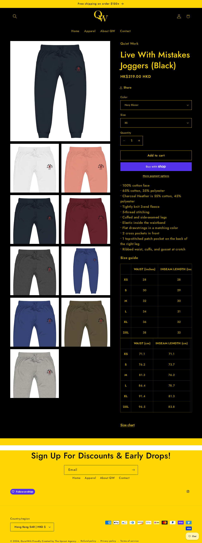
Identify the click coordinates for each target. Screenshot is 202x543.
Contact (124, 478)
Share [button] (128, 88)
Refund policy (88, 541)
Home (76, 478)
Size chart (127, 425)
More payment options (156, 176)
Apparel (90, 478)
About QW (107, 478)
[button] (14, 16)
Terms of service (129, 541)
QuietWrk (26, 541)
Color (124, 97)
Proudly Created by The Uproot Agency (54, 541)
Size (123, 115)
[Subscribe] (133, 470)
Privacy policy (108, 541)
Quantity (125, 133)
